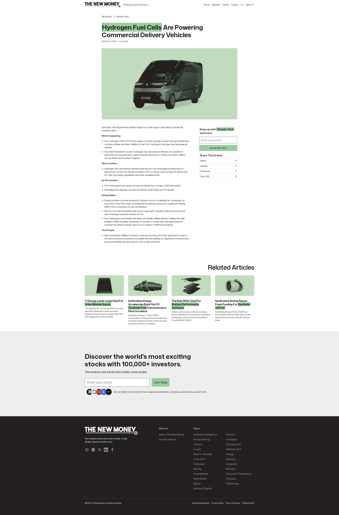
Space (197, 483)
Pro (242, 4)
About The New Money (171, 434)
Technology (232, 483)
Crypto (234, 4)
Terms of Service (233, 503)
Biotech (230, 434)
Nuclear (230, 469)
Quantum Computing (238, 473)
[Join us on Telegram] (93, 450)
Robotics (231, 478)
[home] (103, 5)
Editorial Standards (200, 503)
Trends (225, 4)
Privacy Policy (218, 503)
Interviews (199, 464)
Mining (197, 469)
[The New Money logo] (111, 431)
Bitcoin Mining (201, 439)
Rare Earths (200, 478)
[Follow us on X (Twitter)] (99, 450)
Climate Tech (122, 16)
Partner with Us (167, 439)
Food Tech (199, 459)
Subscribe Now (218, 147)
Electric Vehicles (202, 454)
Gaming (230, 459)
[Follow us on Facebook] (112, 450)
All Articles (107, 16)
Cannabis (231, 439)
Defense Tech (233, 449)
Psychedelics (200, 473)
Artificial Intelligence (205, 434)
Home (207, 4)
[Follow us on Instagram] (87, 450)
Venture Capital (202, 488)
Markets (216, 4)
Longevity (231, 464)
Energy (230, 454)
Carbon (197, 444)
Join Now (160, 382)
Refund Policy (248, 503)
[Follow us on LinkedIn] (106, 450)
